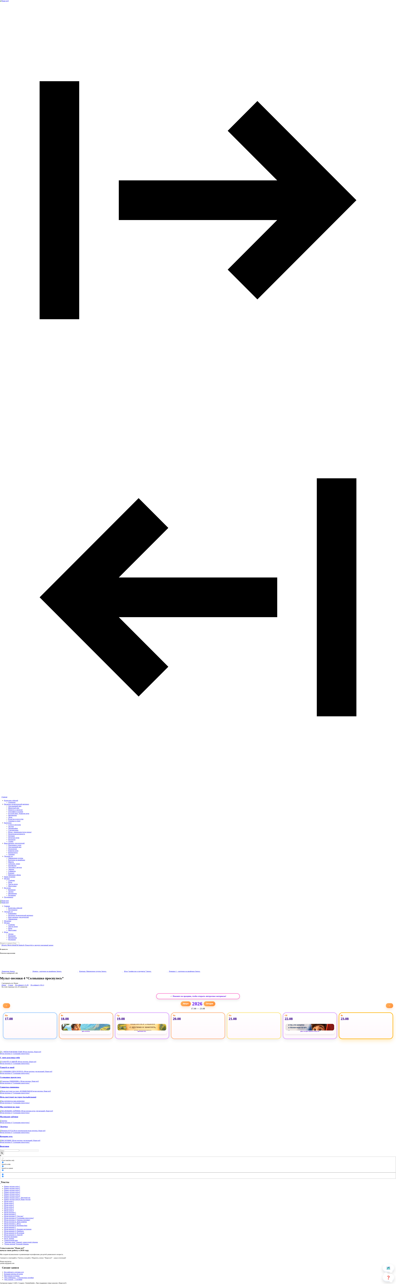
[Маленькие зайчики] (26, 1111)
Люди (10, 817)
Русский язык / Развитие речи (18, 813)
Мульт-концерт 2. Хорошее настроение (17, 1229)
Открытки (11, 802)
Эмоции (11, 869)
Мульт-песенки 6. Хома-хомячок (15, 1222)
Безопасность (13, 852)
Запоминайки (13, 828)
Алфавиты (12, 871)
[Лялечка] (3, 1121)
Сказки (10, 841)
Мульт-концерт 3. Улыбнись (14, 1231)
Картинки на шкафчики (16, 860)
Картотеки (8, 823)
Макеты (11, 862)
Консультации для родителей (14, 843)
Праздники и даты (14, 845)
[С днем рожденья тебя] (20, 1052)
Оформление (12, 919)
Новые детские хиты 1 (12, 1186)
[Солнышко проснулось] (26, 1071)
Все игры (7, 888)
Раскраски (11, 839)
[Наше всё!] (4, 1)
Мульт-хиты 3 (9, 1205)
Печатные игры (13, 838)
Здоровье (11, 854)
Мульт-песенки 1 (10, 1212)
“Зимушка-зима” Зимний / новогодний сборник (21, 1242)
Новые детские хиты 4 (12, 1192)
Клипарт (11, 873)
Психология (12, 849)
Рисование (12, 895)
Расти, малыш (9, 1238)
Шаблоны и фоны (14, 875)
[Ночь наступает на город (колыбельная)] (25, 1091)
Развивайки (12, 913)
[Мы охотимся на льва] (12, 1101)
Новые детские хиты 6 (12, 1196)
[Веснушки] (20, 1140)
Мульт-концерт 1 (10, 1227)
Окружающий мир (14, 806)
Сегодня (209, 1004)
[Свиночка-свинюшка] (19, 1081)
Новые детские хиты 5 (12, 1194)
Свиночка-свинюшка (9, 1087)
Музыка (7, 878)
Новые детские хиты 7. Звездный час (17, 1197)
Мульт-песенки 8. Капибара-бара (15, 1225)
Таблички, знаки (14, 864)
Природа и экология (15, 810)
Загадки (11, 826)
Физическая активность (16, 834)
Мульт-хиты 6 (9, 1210)
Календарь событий (11, 800)
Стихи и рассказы (14, 825)
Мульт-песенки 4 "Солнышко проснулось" (15, 1053)
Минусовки (12, 886)
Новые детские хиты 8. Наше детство (17, 1199)
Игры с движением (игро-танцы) (19, 832)
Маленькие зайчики (9, 1117)
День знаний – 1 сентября (13, 1279)
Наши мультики (9, 877)
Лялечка (4, 1127)
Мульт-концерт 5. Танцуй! (13, 1235)
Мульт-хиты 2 (9, 1203)
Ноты (10, 882)
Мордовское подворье (12, 1276)
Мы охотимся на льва (10, 1107)
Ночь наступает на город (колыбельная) (18, 1097)
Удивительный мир (11, 1240)
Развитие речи (13, 851)
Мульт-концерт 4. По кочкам (14, 1233)
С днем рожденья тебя (10, 1058)
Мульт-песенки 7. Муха (12, 1223)
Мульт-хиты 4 (9, 1207)
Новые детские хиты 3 (12, 1190)
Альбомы (11, 880)
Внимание (12, 890)
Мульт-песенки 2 (10, 1214)
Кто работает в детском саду (14, 1272)
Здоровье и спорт (14, 821)
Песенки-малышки (10, 1237)
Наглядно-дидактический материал (16, 804)
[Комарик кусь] (22, 1131)
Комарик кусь (6, 1136)
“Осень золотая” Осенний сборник (16, 1244)
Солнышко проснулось (10, 1077)
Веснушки (4, 1146)
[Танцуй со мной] (18, 1062)
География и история (15, 812)
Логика (10, 891)
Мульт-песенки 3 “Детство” (14, 1216)
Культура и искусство (15, 819)
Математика (12, 815)
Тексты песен (13, 884)
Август (186, 1004)
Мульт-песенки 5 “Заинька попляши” (17, 1220)
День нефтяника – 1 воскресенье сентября (19, 1278)
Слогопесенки (13, 830)
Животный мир (13, 808)
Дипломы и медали (15, 867)
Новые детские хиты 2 (12, 1188)
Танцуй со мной (7, 1067)
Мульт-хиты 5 (9, 1209)
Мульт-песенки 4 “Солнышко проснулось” (19, 1218)
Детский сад (8, 856)
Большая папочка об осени (13, 1274)
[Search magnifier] (2, 1153)
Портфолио (12, 865)
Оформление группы (15, 858)
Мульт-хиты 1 (9, 1201)
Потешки (11, 836)
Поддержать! (8, 897)
